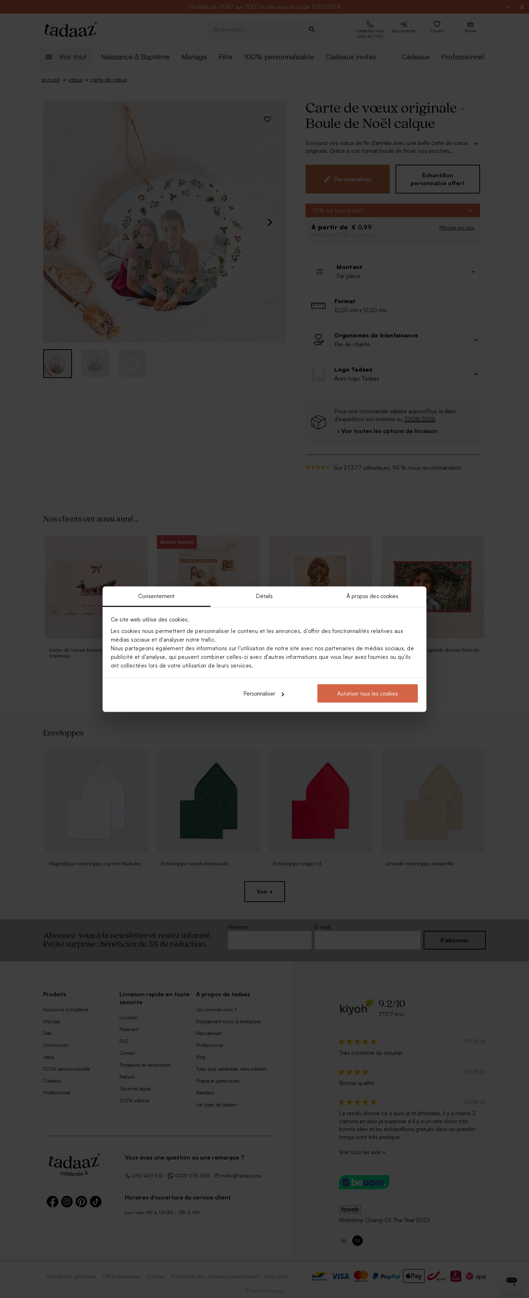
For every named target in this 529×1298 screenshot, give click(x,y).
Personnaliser (259, 693)
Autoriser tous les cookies (367, 693)
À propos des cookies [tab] (373, 595)
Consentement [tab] (156, 595)
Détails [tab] (264, 595)
